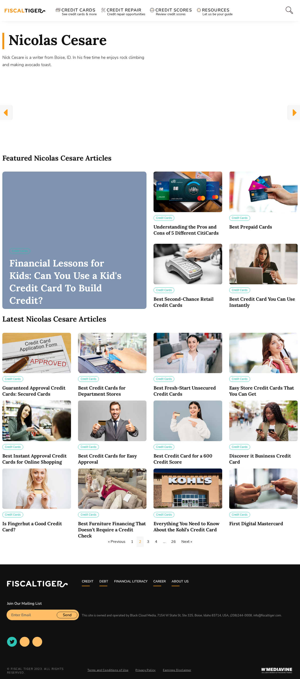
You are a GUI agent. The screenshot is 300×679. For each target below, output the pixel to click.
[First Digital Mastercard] (263, 489)
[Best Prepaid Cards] (263, 192)
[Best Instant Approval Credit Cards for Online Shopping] (36, 421)
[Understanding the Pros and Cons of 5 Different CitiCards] (188, 192)
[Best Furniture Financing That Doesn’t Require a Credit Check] (112, 489)
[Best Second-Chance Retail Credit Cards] (188, 264)
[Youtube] (25, 642)
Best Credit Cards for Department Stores (102, 391)
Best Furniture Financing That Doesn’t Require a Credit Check (112, 530)
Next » (186, 541)
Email (11, 608)
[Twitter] (12, 642)
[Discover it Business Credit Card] (263, 421)
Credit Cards (20, 251)
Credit (88, 581)
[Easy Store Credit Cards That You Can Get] (263, 353)
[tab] (287, 10)
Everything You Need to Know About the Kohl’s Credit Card (186, 527)
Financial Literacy (130, 581)
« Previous (116, 541)
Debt (103, 581)
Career (159, 581)
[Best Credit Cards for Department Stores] (112, 353)
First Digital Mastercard (256, 523)
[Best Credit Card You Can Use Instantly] (263, 264)
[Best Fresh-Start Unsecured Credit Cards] (188, 353)
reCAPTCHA (17, 622)
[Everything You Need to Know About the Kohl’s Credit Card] (188, 489)
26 (173, 541)
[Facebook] (37, 642)
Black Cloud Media (143, 615)
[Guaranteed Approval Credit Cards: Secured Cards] (36, 353)
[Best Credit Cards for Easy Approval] (112, 421)
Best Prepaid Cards (250, 227)
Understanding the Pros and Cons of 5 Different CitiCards (186, 230)
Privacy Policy (145, 670)
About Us (180, 581)
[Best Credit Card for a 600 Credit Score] (188, 421)
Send (67, 615)
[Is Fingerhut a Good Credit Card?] (36, 489)
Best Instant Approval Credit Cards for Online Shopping (34, 459)
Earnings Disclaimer (177, 670)
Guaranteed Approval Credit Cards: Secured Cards (33, 391)
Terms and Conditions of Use (107, 670)
